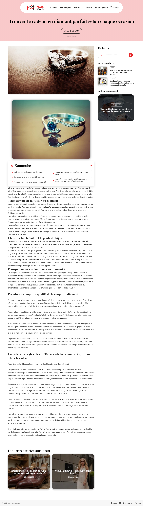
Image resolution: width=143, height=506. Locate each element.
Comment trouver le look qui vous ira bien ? (73, 472)
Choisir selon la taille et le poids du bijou (29, 177)
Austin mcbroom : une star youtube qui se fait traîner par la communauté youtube (122, 83)
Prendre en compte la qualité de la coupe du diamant (71, 173)
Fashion (73, 467)
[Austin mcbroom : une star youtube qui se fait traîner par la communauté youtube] (102, 82)
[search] (111, 7)
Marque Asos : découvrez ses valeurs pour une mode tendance (121, 72)
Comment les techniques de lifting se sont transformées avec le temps (116, 110)
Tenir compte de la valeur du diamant (28, 172)
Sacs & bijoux (71, 31)
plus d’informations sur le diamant (59, 207)
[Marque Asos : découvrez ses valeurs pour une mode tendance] (102, 71)
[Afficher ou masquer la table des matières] (61, 165)
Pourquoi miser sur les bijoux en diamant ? (30, 182)
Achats (112, 67)
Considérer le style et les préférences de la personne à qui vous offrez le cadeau (71, 180)
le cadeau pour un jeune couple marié (28, 259)
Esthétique (116, 105)
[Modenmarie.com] (36, 7)
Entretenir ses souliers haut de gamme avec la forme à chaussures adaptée (29, 472)
